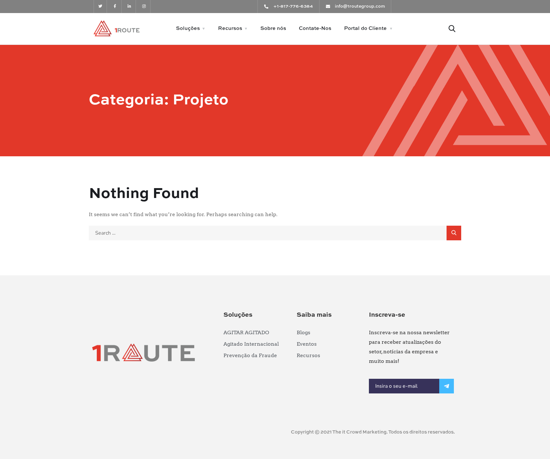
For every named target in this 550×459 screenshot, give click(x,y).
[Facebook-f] (115, 6)
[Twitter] (100, 6)
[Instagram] (144, 6)
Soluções (188, 28)
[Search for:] (275, 233)
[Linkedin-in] (129, 6)
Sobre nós (273, 28)
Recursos (230, 28)
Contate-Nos (315, 28)
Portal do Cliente (365, 28)
